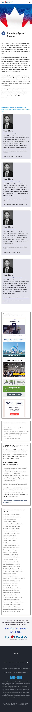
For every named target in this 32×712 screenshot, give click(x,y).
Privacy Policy (4, 668)
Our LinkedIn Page (24, 668)
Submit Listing (19, 662)
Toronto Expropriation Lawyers (13, 156)
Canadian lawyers (21, 683)
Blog (27, 662)
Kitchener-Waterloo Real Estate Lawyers (15, 204)
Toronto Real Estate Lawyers (12, 252)
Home (5, 662)
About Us (11, 662)
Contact (16, 665)
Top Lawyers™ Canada (16, 703)
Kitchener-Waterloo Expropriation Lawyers (13, 301)
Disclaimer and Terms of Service (14, 668)
